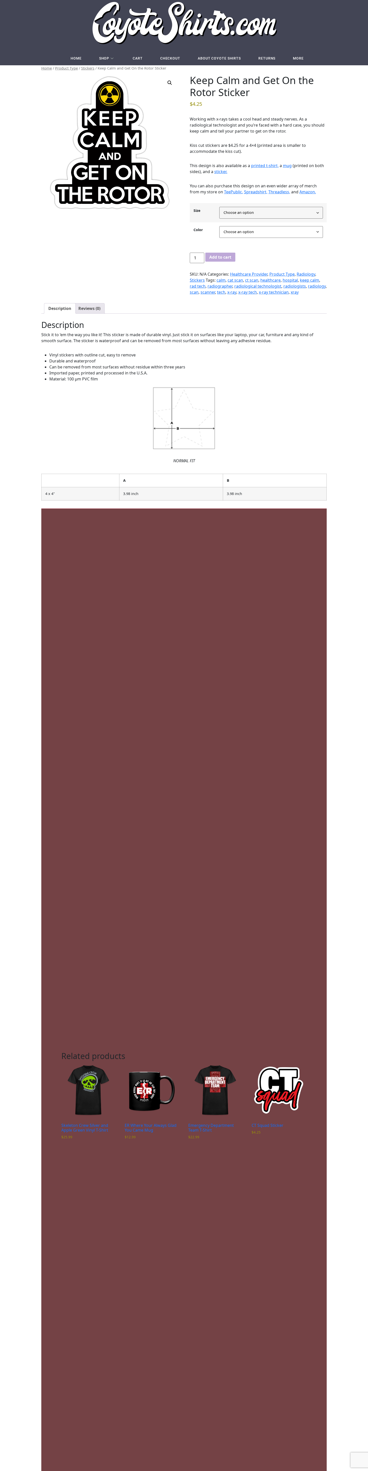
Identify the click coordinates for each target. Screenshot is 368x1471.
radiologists (294, 286)
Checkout (170, 58)
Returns (266, 58)
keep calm (309, 280)
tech (221, 292)
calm (221, 280)
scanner (208, 292)
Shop (104, 58)
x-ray (231, 292)
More (298, 58)
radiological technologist (257, 286)
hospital (290, 280)
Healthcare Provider (248, 274)
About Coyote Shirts (219, 58)
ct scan (251, 280)
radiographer (220, 286)
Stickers (87, 68)
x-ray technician (274, 292)
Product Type (66, 68)
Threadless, (279, 192)
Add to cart (220, 257)
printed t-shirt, (265, 165)
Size (197, 210)
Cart (138, 58)
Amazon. (307, 192)
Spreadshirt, (255, 192)
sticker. (220, 171)
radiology (317, 286)
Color (198, 230)
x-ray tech (247, 292)
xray (295, 292)
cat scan (235, 280)
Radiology (306, 274)
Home (76, 58)
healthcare (270, 280)
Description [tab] (59, 308)
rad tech (198, 286)
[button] (169, 82)
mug (287, 165)
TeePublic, (233, 192)
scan (194, 292)
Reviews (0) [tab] (89, 308)
